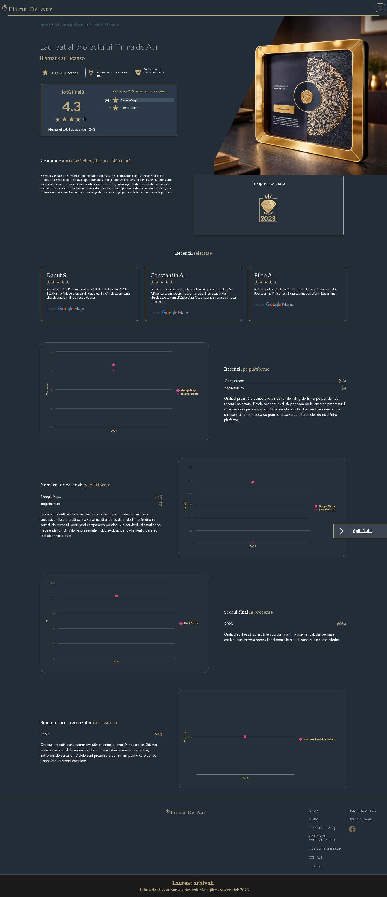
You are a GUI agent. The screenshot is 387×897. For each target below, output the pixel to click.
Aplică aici (362, 531)
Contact (315, 857)
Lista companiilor (362, 811)
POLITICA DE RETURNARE (325, 849)
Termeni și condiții (322, 828)
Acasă (45, 25)
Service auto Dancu (70, 25)
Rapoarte (316, 866)
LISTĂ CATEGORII (360, 819)
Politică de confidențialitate (322, 838)
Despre (314, 819)
